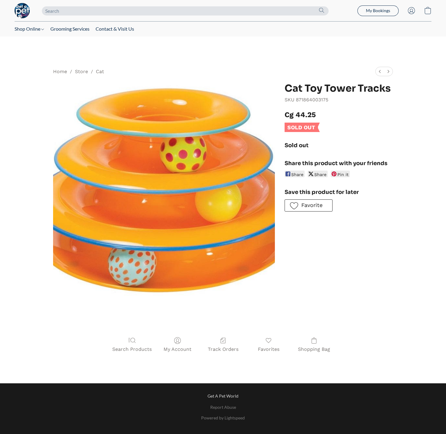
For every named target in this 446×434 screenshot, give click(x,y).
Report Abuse (223, 407)
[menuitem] (380, 71)
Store (81, 71)
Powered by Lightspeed (223, 417)
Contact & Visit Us (115, 29)
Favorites (268, 349)
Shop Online (28, 29)
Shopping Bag (314, 349)
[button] (22, 10)
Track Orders (223, 349)
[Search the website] (321, 10)
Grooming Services (70, 29)
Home (60, 71)
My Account (177, 349)
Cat (100, 71)
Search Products (132, 349)
